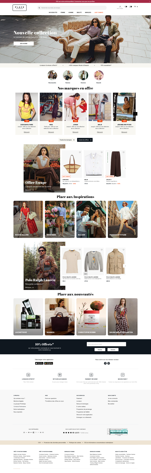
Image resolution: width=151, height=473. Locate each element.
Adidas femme (68, 459)
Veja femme (67, 461)
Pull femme (25, 461)
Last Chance (99, 12)
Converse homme (95, 456)
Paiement (79, 398)
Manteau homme (52, 456)
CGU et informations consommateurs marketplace (98, 442)
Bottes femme (18, 461)
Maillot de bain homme (45, 461)
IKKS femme (75, 457)
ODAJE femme (76, 461)
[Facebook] (105, 363)
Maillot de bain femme (20, 454)
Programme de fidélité (83, 412)
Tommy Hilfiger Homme (96, 463)
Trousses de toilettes (128, 457)
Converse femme (69, 454)
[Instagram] (108, 363)
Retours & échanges (82, 404)
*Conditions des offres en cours (54, 401)
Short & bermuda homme (46, 463)
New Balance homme (96, 454)
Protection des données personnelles (55, 442)
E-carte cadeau (81, 406)
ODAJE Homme (94, 464)
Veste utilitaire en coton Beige (113, 278)
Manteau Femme (18, 459)
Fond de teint (119, 459)
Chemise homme (54, 454)
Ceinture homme (51, 457)
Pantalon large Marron (111, 181)
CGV (39, 442)
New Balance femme (70, 456)
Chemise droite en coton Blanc (92, 181)
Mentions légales (19, 401)
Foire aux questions (50, 398)
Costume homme (44, 454)
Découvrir (23, 44)
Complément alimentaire (122, 461)
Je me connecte (112, 398)
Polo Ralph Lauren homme (97, 457)
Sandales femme (28, 459)
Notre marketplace (19, 409)
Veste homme (43, 456)
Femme (63, 12)
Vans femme (77, 459)
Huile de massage (120, 463)
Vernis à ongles (130, 463)
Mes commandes (113, 401)
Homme (71, 12)
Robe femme (27, 456)
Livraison (79, 401)
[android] (48, 363)
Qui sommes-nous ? (19, 398)
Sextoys (127, 456)
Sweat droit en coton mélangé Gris (92, 278)
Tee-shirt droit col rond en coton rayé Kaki (73, 278)
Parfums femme (131, 454)
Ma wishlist (111, 404)
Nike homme (101, 461)
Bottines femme (18, 456)
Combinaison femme (19, 457)
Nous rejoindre (18, 412)
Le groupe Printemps (20, 404)
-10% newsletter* (105, 65)
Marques (88, 12)
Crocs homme (94, 459)
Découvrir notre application (84, 414)
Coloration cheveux (129, 459)
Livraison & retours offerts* (48, 65)
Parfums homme (120, 456)
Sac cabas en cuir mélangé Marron (71, 181)
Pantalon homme (44, 459)
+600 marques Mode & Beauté (79, 65)
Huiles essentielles (120, 454)
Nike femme (80, 456)
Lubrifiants (118, 457)
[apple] (39, 363)
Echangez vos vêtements (84, 417)
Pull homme (42, 457)
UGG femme (67, 457)
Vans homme (93, 461)
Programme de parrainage (84, 409)
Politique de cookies (75, 442)
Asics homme (102, 459)
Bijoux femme (26, 463)
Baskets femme (18, 463)
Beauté (79, 12)
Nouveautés (53, 12)
